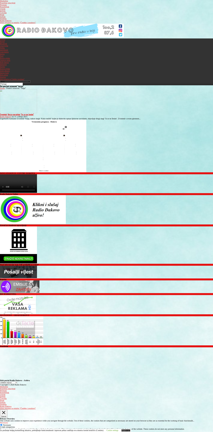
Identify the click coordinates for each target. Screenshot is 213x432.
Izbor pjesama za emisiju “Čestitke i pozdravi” (18, 23)
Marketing (3, 64)
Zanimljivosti (4, 50)
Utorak (2, 9)
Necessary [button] (4, 423)
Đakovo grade (4, 73)
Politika (2, 47)
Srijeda (2, 11)
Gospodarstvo (4, 52)
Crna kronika (4, 45)
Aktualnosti (3, 43)
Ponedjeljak (4, 7)
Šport (1, 56)
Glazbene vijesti (5, 60)
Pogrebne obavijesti (7, 3)
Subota (2, 17)
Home (2, 88)
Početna (2, 39)
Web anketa (4, 75)
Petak (2, 15)
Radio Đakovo (5, 21)
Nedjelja (3, 19)
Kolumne (3, 77)
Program (3, 5)
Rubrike (2, 66)
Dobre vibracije (5, 71)
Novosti (2, 41)
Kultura (2, 54)
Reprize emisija (5, 58)
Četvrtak (3, 13)
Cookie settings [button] (112, 430)
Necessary (7, 425)
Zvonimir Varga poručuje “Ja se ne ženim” (17, 114)
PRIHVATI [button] (125, 430)
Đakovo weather (44, 170)
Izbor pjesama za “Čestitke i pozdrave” (12, 79)
